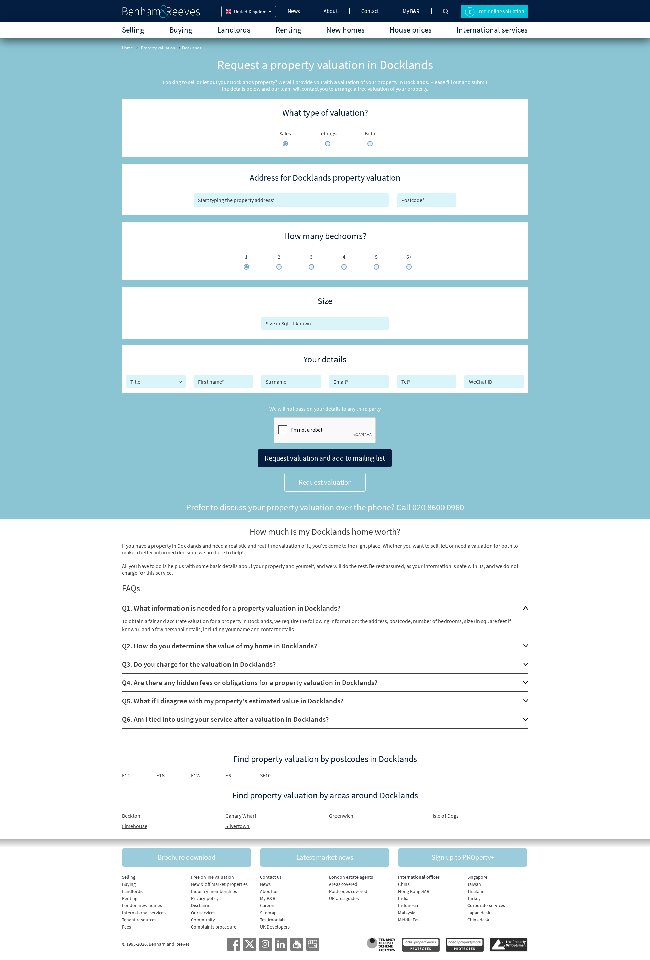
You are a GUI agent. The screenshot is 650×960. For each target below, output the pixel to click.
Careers (267, 905)
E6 (228, 775)
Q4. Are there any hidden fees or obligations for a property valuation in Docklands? (249, 682)
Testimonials (272, 920)
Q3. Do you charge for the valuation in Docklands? (199, 664)
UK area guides (344, 898)
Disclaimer (201, 905)
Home (127, 48)
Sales (285, 133)
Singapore (477, 877)
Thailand (476, 891)
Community (203, 920)
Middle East (409, 920)
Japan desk (478, 913)
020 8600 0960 (438, 507)
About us (269, 891)
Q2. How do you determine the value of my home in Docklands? (219, 645)
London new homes (142, 905)
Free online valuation (212, 877)
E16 (160, 775)
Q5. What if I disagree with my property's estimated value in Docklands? (232, 700)
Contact (370, 10)
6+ (409, 256)
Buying (180, 30)
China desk (478, 920)
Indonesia (408, 905)
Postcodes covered (348, 891)
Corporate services (486, 905)
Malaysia (406, 913)
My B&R (411, 10)
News (294, 10)
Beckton (131, 815)
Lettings (327, 133)
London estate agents (351, 877)
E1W (196, 775)
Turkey (474, 898)
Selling (133, 30)
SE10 (265, 775)
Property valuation (158, 48)
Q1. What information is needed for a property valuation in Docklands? (231, 608)
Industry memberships (214, 891)
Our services (203, 913)
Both (370, 133)
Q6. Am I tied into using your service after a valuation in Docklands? (225, 719)
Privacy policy (205, 898)
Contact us (271, 877)
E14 (126, 775)
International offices (419, 877)
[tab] (325, 608)
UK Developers (275, 927)
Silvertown (237, 826)
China (404, 884)
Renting (288, 30)
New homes (345, 30)
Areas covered (343, 884)
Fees (126, 927)
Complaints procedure (213, 927)
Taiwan (474, 884)
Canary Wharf (240, 815)
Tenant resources (139, 920)
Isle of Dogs (446, 815)
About (331, 10)
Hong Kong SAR (413, 891)
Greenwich (341, 815)
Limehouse (134, 826)
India (403, 898)
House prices (411, 30)
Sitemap (268, 913)
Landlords (234, 30)
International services (492, 30)
